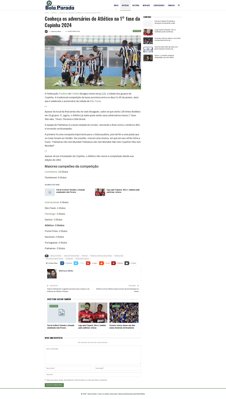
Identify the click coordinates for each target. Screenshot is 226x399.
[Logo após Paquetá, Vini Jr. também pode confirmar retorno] (100, 192)
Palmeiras (85, 255)
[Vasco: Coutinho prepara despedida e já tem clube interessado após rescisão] (148, 58)
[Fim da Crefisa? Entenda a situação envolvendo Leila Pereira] (50, 192)
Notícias (125, 5)
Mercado (146, 5)
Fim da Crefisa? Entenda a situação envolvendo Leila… (165, 22)
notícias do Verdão (55, 255)
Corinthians (51, 171)
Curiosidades (158, 5)
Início (116, 5)
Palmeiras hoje (118, 255)
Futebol (75, 93)
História (135, 5)
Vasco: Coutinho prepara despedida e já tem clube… (165, 56)
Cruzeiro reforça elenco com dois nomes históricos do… (167, 39)
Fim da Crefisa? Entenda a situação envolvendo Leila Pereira (70, 190)
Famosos (171, 5)
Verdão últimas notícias (82, 258)
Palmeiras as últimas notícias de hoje (101, 255)
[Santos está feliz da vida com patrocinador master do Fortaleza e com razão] (148, 49)
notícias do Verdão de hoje (71, 255)
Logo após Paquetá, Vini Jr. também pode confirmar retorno (123, 190)
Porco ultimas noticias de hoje (54, 258)
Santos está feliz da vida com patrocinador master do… (166, 48)
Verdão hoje (69, 258)
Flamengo (50, 214)
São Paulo (95, 101)
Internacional (52, 202)
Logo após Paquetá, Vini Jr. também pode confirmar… (165, 31)
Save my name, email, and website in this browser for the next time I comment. (77, 380)
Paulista (63, 93)
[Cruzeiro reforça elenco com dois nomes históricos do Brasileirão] (124, 313)
